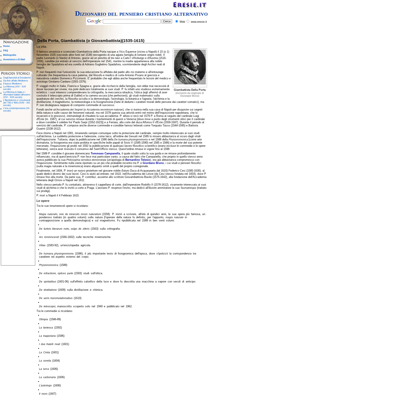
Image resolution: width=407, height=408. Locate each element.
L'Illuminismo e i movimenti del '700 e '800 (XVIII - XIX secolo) (16, 102)
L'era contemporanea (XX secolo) (16, 109)
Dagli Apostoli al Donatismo (17, 77)
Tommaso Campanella (105, 153)
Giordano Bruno (153, 163)
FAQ (5, 50)
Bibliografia (9, 55)
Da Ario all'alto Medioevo (15, 80)
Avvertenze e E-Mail (14, 59)
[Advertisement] (18, 199)
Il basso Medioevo (12, 83)
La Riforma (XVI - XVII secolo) (14, 87)
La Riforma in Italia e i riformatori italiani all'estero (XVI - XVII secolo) (16, 94)
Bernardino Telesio (137, 159)
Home (6, 46)
